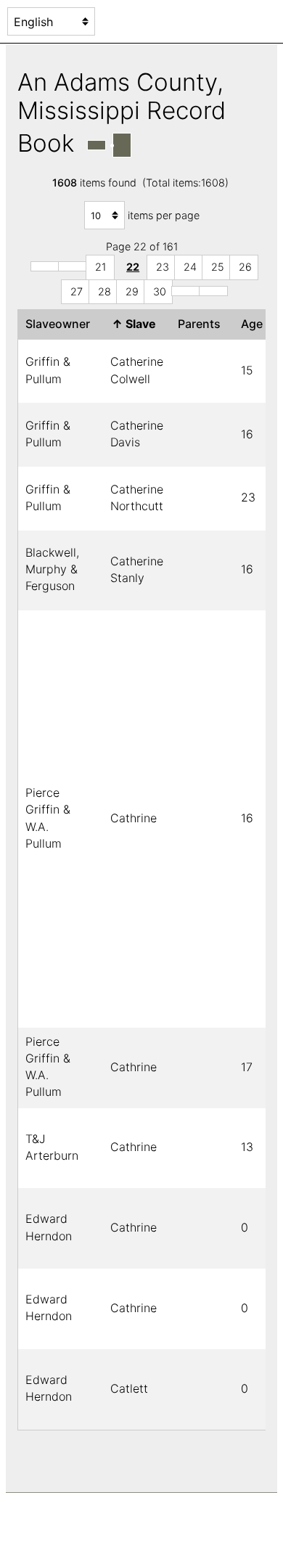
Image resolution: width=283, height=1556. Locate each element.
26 (245, 267)
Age (254, 323)
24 (190, 267)
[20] (72, 266)
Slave (137, 323)
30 (159, 291)
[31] (185, 291)
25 (217, 267)
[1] (45, 266)
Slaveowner (60, 323)
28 (104, 291)
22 (132, 267)
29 (132, 291)
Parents (202, 323)
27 (76, 291)
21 (100, 267)
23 (162, 267)
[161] (213, 291)
